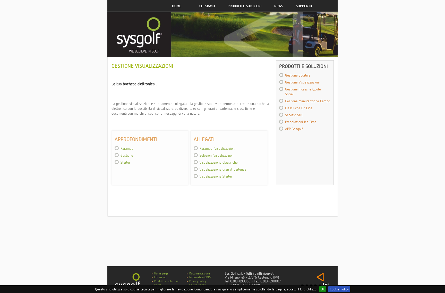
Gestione (127, 155)
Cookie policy (197, 285)
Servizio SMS (294, 115)
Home (176, 6)
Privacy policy (197, 281)
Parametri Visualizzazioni (217, 148)
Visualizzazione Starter (216, 176)
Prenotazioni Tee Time (300, 122)
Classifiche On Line (298, 108)
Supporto (304, 6)
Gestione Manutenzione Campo (307, 101)
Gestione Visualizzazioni (302, 82)
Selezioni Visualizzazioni (217, 155)
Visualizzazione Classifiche (219, 162)
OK (323, 289)
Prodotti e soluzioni (244, 6)
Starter (125, 162)
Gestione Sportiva (297, 75)
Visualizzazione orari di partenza (223, 169)
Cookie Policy (339, 289)
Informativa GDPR (200, 277)
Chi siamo (207, 6)
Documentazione (199, 273)
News (278, 6)
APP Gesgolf (294, 129)
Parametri (127, 148)
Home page (161, 273)
